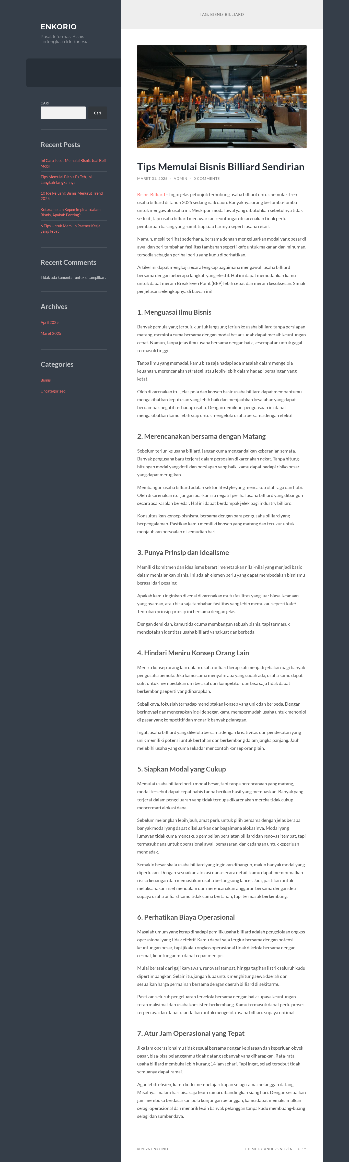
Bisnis (46, 380)
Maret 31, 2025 (152, 178)
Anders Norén (278, 1149)
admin (181, 178)
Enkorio (59, 26)
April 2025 (50, 322)
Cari (45, 103)
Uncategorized (53, 391)
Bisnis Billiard (151, 194)
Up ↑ (302, 1149)
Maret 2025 (51, 333)
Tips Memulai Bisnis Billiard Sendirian (221, 166)
